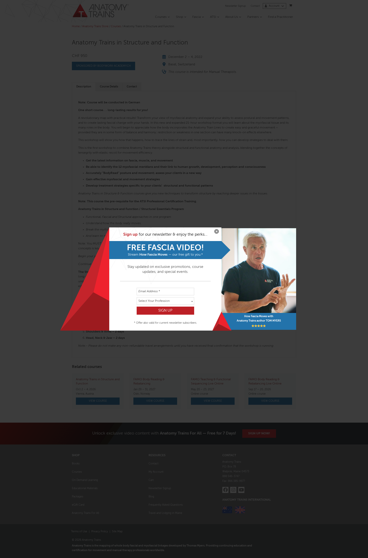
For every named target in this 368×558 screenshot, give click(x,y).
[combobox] (165, 301)
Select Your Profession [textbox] (154, 301)
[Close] (216, 232)
